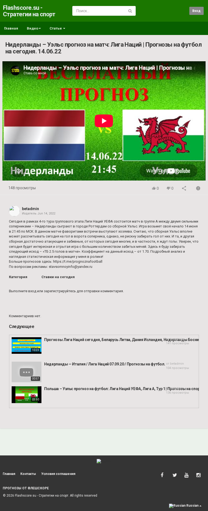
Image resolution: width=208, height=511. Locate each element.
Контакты (28, 474)
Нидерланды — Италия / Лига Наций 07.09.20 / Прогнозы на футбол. (104, 364)
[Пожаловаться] (198, 189)
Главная (11, 28)
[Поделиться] (184, 189)
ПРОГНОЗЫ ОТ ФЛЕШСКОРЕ (26, 488)
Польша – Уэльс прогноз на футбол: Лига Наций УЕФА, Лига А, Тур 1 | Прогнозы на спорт (123, 389)
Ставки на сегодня (58, 277)
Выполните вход (22, 291)
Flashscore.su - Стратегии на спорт (29, 11)
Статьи (56, 28)
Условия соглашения (58, 474)
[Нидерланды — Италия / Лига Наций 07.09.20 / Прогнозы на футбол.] (26, 372)
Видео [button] (32, 28)
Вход (196, 11)
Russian (192, 505)
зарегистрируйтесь (60, 291)
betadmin (30, 209)
